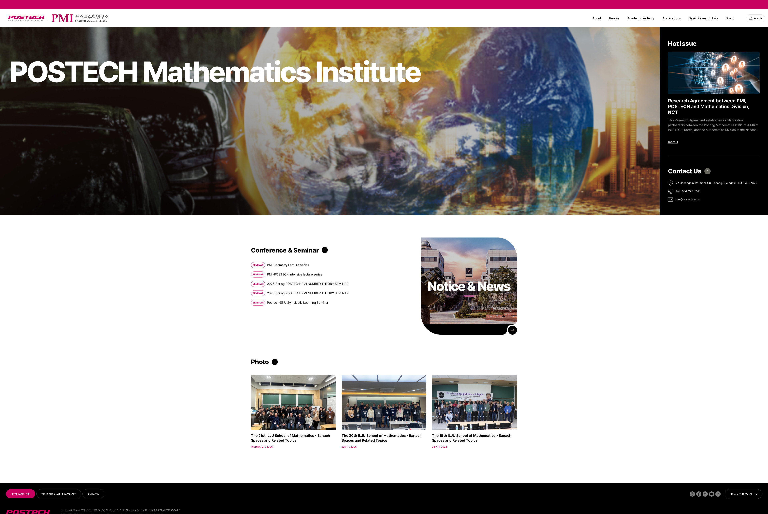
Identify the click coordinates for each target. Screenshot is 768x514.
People (614, 18)
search (757, 18)
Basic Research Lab (703, 18)
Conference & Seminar (285, 250)
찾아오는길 (93, 493)
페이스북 (696, 491)
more (672, 142)
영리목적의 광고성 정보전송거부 (58, 493)
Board (730, 18)
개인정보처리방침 (20, 493)
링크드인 (715, 491)
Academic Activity (641, 18)
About (596, 18)
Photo (260, 362)
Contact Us (685, 171)
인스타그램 (690, 491)
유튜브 (709, 491)
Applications (672, 18)
